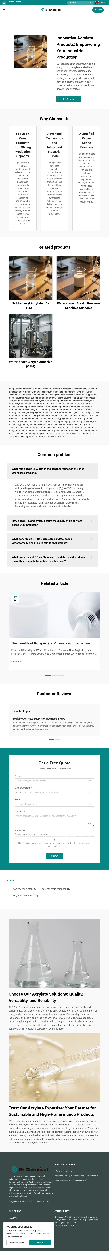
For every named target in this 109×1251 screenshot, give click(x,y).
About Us (13, 1218)
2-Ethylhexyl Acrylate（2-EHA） (30, 306)
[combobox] (21, 792)
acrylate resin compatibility (56, 889)
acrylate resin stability (24, 889)
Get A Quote (68, 99)
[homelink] (51, 9)
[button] (48, 675)
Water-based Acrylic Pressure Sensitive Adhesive (78, 306)
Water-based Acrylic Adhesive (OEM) (30, 364)
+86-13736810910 (66, 1225)
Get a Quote (98, 10)
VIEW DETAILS (30, 277)
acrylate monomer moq (25, 895)
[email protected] (15, 1)
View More (16, 661)
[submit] (91, 3)
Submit (54, 856)
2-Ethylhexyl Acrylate (63, 1171)
